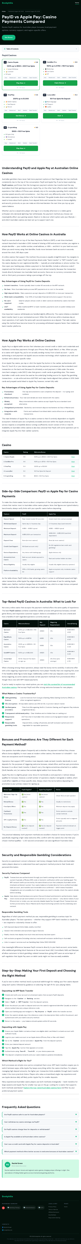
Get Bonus (9, 37)
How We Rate (52, 1215)
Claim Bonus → (60, 83)
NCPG (40, 1207)
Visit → (60, 116)
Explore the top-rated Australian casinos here (42, 1088)
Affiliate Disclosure (54, 1212)
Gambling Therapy (13, 1207)
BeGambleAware (29, 1207)
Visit (73, 457)
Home (77, 3)
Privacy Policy (52, 1207)
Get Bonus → (21, 116)
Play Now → (20, 83)
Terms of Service (53, 1209)
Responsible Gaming (54, 1217)
